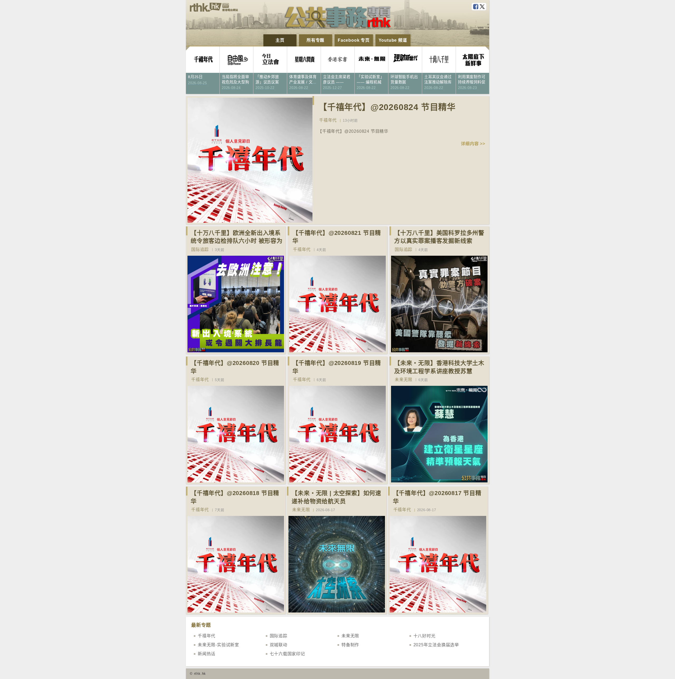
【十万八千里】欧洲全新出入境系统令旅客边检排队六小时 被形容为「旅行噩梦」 (237, 241)
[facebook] (476, 6)
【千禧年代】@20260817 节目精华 (437, 497)
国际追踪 (200, 249)
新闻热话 (206, 654)
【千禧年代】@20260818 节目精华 (235, 497)
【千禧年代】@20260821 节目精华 (336, 237)
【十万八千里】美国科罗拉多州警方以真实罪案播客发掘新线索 (439, 237)
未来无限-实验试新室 (218, 645)
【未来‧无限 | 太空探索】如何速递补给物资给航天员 (336, 497)
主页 (280, 40)
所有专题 (315, 40)
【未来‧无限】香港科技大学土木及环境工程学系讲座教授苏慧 (439, 367)
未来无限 (403, 379)
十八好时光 (424, 636)
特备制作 (350, 645)
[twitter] (482, 6)
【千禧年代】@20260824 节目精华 (387, 107)
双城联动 (278, 645)
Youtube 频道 (393, 40)
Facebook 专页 (354, 40)
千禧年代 (328, 120)
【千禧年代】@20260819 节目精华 (336, 367)
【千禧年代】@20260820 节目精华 (235, 367)
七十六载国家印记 (287, 654)
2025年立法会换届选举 (436, 645)
